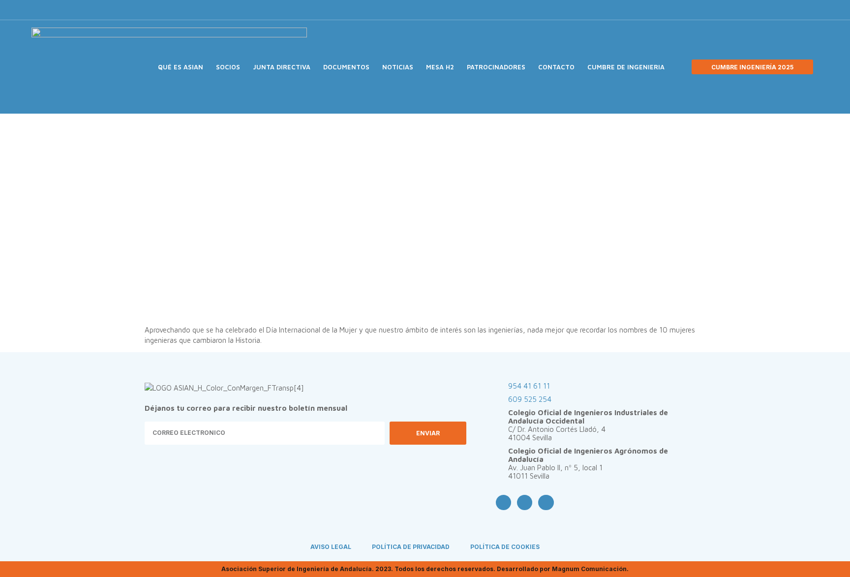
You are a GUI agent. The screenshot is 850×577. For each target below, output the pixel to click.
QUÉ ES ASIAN (180, 67)
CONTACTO (556, 67)
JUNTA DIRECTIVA (281, 67)
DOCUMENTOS (346, 67)
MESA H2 (440, 67)
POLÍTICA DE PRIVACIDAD (411, 546)
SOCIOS (228, 67)
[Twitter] (661, 10)
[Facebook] (645, 10)
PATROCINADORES (496, 67)
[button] (694, 10)
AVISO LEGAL (330, 546)
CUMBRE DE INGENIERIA (626, 67)
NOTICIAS (397, 67)
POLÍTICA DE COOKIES (505, 546)
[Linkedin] (677, 10)
